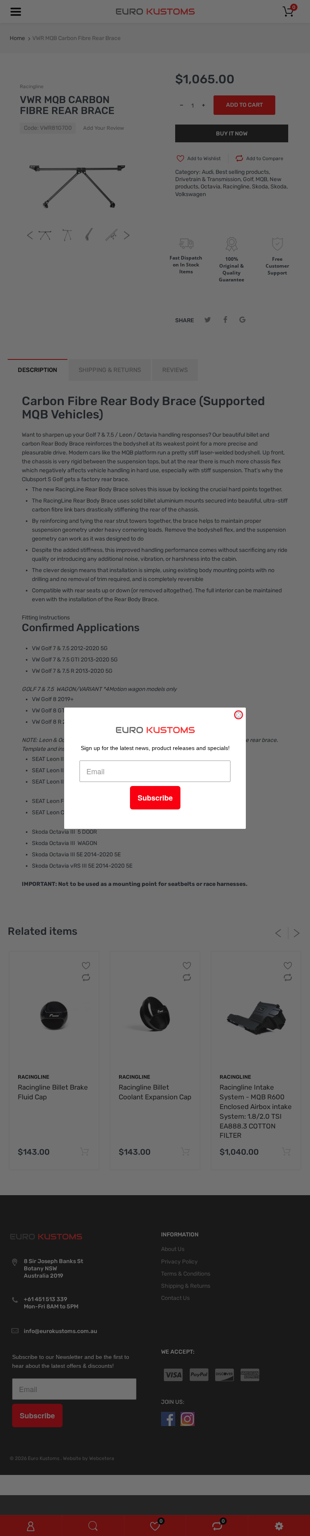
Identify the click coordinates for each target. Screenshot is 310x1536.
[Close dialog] (239, 715)
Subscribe (155, 797)
